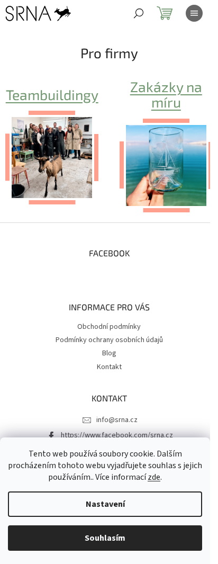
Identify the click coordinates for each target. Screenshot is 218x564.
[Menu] (194, 13)
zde (154, 477)
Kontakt (109, 367)
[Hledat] (138, 13)
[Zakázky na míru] (166, 165)
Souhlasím (105, 538)
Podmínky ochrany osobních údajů (109, 340)
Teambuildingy (52, 94)
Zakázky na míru (166, 94)
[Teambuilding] (51, 157)
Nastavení (105, 504)
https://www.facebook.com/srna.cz (117, 435)
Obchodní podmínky (109, 326)
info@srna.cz (117, 420)
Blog (109, 353)
